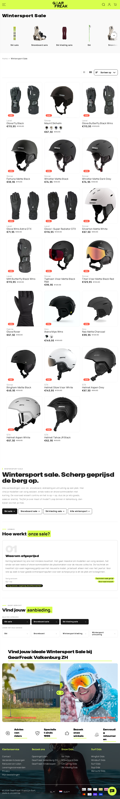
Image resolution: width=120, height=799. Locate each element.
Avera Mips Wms (53, 331)
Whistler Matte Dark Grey (96, 178)
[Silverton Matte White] (100, 205)
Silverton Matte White (95, 229)
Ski (16, 633)
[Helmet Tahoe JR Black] (62, 414)
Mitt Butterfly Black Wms (21, 279)
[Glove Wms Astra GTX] (24, 205)
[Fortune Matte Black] (24, 155)
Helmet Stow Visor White (58, 387)
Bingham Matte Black (19, 387)
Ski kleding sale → (55, 511)
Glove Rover (13, 331)
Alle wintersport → (80, 511)
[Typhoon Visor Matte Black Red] (62, 255)
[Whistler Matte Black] (62, 155)
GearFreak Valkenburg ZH (45, 760)
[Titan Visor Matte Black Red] (100, 255)
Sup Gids (95, 767)
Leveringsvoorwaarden (13, 767)
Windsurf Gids (98, 760)
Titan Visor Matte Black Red (98, 279)
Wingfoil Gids (97, 756)
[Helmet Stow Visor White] (62, 364)
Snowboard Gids (69, 760)
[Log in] (109, 4)
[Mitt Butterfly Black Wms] (24, 255)
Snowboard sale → (30, 511)
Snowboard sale (45, 621)
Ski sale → (9, 511)
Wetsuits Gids (98, 771)
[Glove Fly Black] (24, 100)
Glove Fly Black (15, 123)
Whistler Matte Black (56, 178)
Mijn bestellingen (11, 774)
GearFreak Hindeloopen (44, 764)
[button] (4, 4)
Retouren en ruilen (11, 764)
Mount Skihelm (53, 123)
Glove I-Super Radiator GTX (60, 229)
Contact (6, 756)
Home (5, 58)
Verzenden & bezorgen (13, 760)
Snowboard (45, 633)
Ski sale (16, 621)
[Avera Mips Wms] (62, 308)
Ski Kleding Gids (69, 767)
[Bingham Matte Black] (24, 364)
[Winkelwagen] (115, 4)
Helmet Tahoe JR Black (57, 437)
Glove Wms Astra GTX (19, 229)
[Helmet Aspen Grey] (100, 364)
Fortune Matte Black (18, 178)
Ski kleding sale (74, 621)
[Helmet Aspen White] (24, 414)
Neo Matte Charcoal (93, 331)
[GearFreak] (60, 4)
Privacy (6, 771)
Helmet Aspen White (18, 437)
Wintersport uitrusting (104, 633)
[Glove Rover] (24, 308)
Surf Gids (96, 764)
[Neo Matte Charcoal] (100, 308)
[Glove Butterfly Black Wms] (100, 100)
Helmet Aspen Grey (93, 387)
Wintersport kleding (74, 633)
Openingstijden (40, 756)
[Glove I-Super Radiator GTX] (62, 205)
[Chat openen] (112, 791)
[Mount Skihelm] (62, 100)
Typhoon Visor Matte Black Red (59, 280)
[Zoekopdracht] (103, 4)
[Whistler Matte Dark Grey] (100, 155)
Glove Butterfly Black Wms (97, 123)
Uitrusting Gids (69, 764)
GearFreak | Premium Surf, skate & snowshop (19, 791)
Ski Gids (65, 756)
